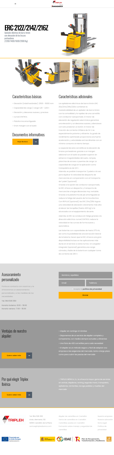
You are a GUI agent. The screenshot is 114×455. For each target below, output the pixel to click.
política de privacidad (92, 289)
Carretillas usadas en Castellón (72, 423)
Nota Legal (102, 423)
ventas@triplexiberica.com (40, 426)
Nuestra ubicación (105, 419)
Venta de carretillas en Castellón (72, 419)
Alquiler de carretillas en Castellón (73, 416)
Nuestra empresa (105, 416)
